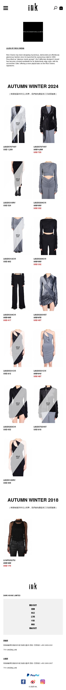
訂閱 (33, 616)
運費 (33, 609)
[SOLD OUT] (18, 124)
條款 (33, 624)
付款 (33, 620)
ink (33, 7)
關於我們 (33, 605)
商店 (33, 612)
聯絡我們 (33, 628)
